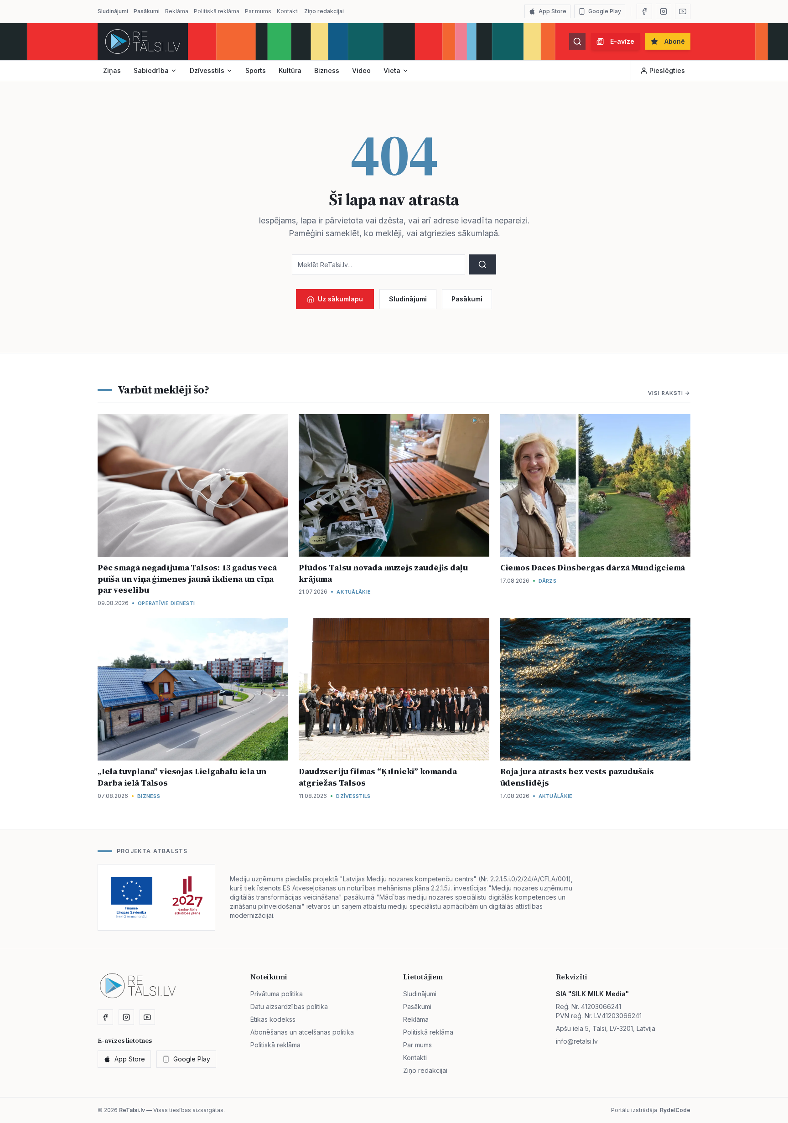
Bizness (326, 70)
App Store (552, 11)
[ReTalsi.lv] (143, 41)
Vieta (392, 70)
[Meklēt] (577, 41)
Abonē (674, 41)
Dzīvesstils (207, 70)
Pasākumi (147, 11)
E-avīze (622, 41)
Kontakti (288, 11)
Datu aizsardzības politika (289, 1006)
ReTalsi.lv (132, 1110)
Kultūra (290, 70)
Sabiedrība (151, 70)
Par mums (258, 11)
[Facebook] (644, 11)
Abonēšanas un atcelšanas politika (302, 1032)
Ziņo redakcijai (324, 11)
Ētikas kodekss (273, 1019)
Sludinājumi (113, 11)
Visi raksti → (669, 393)
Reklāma (176, 11)
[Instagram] (663, 11)
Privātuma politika (276, 994)
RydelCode (675, 1110)
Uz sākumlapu (340, 299)
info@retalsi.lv (577, 1041)
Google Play (604, 11)
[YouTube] (682, 11)
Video (361, 70)
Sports (255, 70)
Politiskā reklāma (216, 11)
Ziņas (112, 70)
